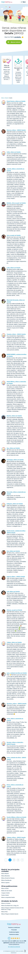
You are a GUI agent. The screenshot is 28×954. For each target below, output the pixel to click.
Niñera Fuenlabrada (6, 880)
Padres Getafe (5, 895)
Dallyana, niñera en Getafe (15, 503)
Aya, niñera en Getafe (13, 448)
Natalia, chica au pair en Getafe (16, 203)
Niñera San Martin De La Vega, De (10, 905)
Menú (24, 2)
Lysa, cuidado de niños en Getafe (17, 673)
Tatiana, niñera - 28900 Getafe (16, 837)
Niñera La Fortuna (5, 903)
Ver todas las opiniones (14, 946)
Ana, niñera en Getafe (13, 551)
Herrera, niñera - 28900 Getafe (16, 130)
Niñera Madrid (5, 873)
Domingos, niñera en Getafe (15, 459)
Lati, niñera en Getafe (13, 591)
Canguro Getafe (5, 893)
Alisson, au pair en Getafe (14, 610)
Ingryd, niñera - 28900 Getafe (16, 576)
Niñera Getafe (5, 888)
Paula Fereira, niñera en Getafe (16, 101)
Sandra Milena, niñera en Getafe (16, 817)
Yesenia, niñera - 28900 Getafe (16, 334)
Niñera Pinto (4, 911)
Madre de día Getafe (6, 890)
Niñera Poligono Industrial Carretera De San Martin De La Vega (12, 908)
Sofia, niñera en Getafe (14, 152)
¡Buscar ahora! (15, 42)
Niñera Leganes (5, 882)
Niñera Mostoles (5, 875)
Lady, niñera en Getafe (13, 267)
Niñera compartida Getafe (8, 897)
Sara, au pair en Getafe (14, 235)
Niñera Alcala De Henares (7, 878)
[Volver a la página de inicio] (6, 2)
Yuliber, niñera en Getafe (14, 642)
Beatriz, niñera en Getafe (14, 416)
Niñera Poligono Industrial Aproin (9, 914)
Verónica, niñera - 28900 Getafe (16, 703)
